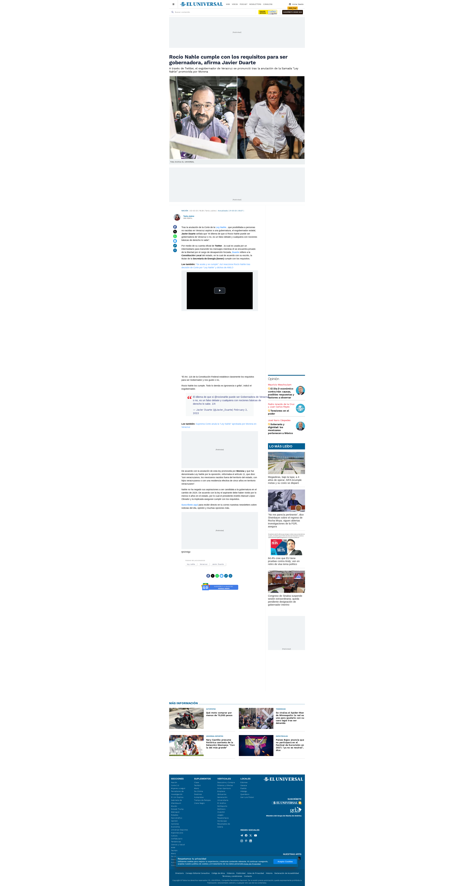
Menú (173, 853)
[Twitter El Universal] (250, 836)
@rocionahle (221, 397)
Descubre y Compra (226, 782)
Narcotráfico (176, 818)
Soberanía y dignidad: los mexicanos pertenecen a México (280, 429)
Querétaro (244, 794)
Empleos (221, 791)
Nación (184, 211)
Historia (269, 873)
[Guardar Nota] (175, 250)
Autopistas (199, 797)
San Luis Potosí (247, 797)
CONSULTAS (267, 4)
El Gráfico (221, 803)
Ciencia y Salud (178, 845)
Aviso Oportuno (224, 788)
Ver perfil (187, 218)
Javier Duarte (218, 564)
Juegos (220, 815)
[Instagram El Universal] (241, 841)
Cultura (174, 836)
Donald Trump (177, 809)
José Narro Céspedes (279, 420)
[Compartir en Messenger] (175, 241)
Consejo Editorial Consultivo (198, 873)
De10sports (222, 806)
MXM (228, 4)
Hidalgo (243, 791)
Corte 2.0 (175, 785)
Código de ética (218, 873)
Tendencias (176, 842)
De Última (198, 791)
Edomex (244, 782)
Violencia (230, 873)
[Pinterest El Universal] (246, 841)
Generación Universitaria (222, 798)
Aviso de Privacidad (255, 873)
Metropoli (175, 812)
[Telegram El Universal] (241, 836)
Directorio (179, 873)
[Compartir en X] (175, 231)
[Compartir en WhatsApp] (175, 236)
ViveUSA (221, 812)
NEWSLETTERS (255, 4)
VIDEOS (235, 4)
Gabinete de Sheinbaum (176, 801)
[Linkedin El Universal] (250, 841)
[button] (292, 12)
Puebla (243, 788)
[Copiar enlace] (175, 246)
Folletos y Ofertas (225, 785)
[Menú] (173, 4)
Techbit (174, 850)
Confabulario (176, 839)
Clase (196, 782)
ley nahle (191, 564)
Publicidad (240, 873)
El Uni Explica (177, 797)
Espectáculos (177, 833)
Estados (174, 815)
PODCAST (243, 4)
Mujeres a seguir (178, 788)
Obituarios (221, 794)
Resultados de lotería (223, 825)
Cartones (175, 824)
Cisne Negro (199, 803)
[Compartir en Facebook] (175, 227)
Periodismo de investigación (177, 792)
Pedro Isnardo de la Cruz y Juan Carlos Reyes (281, 405)
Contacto (248, 876)
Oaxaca (243, 785)
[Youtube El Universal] (255, 836)
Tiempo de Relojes (202, 800)
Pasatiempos (223, 818)
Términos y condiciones (232, 876)
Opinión (273, 379)
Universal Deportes (179, 830)
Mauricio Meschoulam (279, 384)
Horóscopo (222, 821)
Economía (175, 827)
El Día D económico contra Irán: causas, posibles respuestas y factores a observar (281, 393)
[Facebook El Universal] (246, 836)
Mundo (174, 806)
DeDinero (221, 809)
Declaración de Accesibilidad (286, 873)
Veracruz (203, 564)
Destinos (198, 794)
